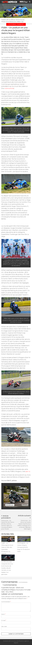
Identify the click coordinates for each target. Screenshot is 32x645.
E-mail (3, 620)
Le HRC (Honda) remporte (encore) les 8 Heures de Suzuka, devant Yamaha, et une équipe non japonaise (7, 568)
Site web (4, 626)
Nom (3, 614)
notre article (9, 88)
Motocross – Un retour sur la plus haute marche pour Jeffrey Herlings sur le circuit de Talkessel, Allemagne (24, 525)
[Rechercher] (29, 2)
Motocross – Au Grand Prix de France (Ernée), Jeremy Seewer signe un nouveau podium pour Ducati (7, 525)
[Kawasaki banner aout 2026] (17, 496)
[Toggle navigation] (2, 1)
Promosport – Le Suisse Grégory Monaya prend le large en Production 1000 (23, 547)
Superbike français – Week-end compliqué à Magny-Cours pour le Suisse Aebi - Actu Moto (15, 590)
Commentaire (6, 601)
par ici (28, 471)
